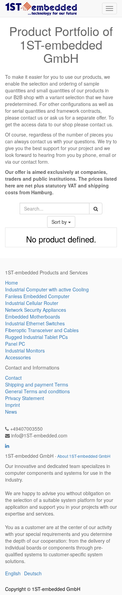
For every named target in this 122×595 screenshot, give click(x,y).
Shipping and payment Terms (36, 384)
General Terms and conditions (37, 391)
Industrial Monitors (25, 350)
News (11, 411)
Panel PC (15, 343)
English (13, 573)
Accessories (18, 357)
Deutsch (33, 573)
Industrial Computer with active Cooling (47, 289)
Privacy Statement (24, 398)
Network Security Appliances (35, 309)
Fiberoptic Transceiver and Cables (42, 330)
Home (11, 282)
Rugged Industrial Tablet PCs (36, 336)
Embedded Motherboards (32, 316)
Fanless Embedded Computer (37, 296)
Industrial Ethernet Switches (35, 323)
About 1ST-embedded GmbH (83, 456)
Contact (13, 377)
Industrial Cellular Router (31, 303)
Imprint (12, 404)
